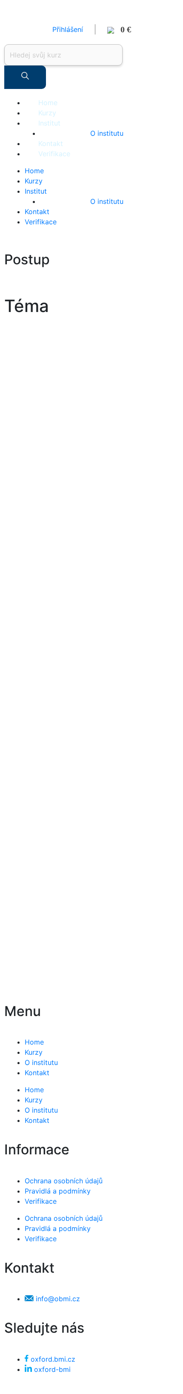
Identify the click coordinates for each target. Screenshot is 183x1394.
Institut (49, 123)
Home (47, 102)
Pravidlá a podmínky (58, 1191)
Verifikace (54, 153)
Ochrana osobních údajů (64, 1180)
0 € (122, 29)
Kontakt (50, 143)
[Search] (25, 77)
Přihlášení (67, 29)
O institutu (106, 133)
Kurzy (47, 113)
